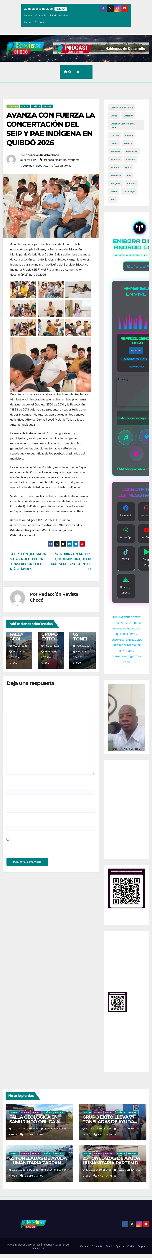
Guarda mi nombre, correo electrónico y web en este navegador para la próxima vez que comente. (49, 847)
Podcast (36, 1112)
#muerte (74, 159)
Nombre (13, 785)
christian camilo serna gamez (122, 125)
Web (9, 821)
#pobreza (27, 165)
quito (128, 167)
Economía (40, 15)
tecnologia (129, 191)
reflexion (115, 175)
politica (114, 167)
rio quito (115, 183)
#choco (49, 159)
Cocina (27, 22)
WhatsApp (126, 537)
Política (36, 106)
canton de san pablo (121, 107)
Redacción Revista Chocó (42, 155)
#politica (41, 165)
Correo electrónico (20, 803)
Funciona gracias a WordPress (24, 1244)
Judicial (25, 106)
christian (128, 115)
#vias (67, 165)
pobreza (115, 159)
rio (129, 175)
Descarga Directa (125, 589)
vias (112, 199)
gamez (114, 143)
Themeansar (38, 1247)
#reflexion (56, 165)
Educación (13, 106)
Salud (52, 15)
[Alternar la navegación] (86, 72)
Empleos (39, 22)
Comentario (15, 707)
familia (129, 135)
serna (113, 191)
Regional (47, 106)
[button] (69, 72)
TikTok (126, 559)
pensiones (132, 151)
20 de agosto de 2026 (25, 1128)
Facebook (125, 515)
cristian (114, 135)
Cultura (28, 15)
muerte (128, 143)
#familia (60, 159)
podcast (130, 159)
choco (113, 115)
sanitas (131, 183)
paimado (115, 151)
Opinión (63, 15)
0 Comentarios (34, 1134)
